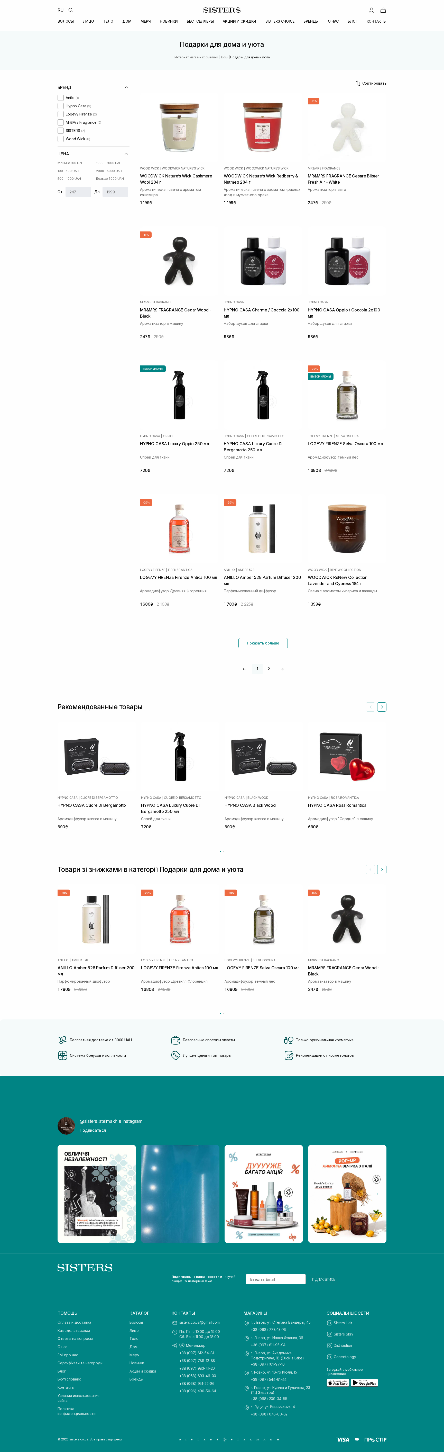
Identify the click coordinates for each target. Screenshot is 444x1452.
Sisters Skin (343, 1334)
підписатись (324, 1279)
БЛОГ (352, 21)
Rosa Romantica (345, 798)
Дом (133, 1347)
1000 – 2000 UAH (109, 163)
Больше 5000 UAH (110, 179)
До (97, 192)
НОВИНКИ (169, 21)
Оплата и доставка (74, 1322)
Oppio (168, 436)
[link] (383, 10)
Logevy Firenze (320, 436)
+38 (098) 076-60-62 (269, 1414)
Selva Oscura (347, 436)
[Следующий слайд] (381, 707)
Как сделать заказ (74, 1330)
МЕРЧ (146, 21)
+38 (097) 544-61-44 (268, 1379)
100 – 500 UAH (68, 171)
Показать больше (263, 643)
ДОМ (127, 21)
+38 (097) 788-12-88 (197, 1360)
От (60, 192)
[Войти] (371, 10)
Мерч (134, 1355)
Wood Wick (149, 168)
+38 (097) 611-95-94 (268, 1345)
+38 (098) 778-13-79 (268, 1329)
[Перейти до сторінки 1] (220, 851)
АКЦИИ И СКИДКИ (239, 21)
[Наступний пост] (378, 1194)
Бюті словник (69, 1379)
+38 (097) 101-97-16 (268, 1364)
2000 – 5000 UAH (109, 171)
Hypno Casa (234, 302)
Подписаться (93, 1130)
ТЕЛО (108, 21)
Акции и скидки (143, 1371)
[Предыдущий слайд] (370, 707)
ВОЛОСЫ (66, 21)
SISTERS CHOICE (279, 21)
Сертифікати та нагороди (80, 1363)
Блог (62, 1371)
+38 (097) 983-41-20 (197, 1368)
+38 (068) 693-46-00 (197, 1376)
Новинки (137, 1363)
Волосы (136, 1322)
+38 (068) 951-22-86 (197, 1383)
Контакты (66, 1387)
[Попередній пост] (66, 1194)
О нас (62, 1347)
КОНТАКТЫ (376, 21)
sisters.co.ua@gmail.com (199, 1322)
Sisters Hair (343, 1323)
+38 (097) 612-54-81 (196, 1353)
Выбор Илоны (153, 368)
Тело (134, 1338)
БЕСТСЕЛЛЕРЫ (200, 21)
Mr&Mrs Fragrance (324, 168)
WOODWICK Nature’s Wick (183, 168)
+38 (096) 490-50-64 (197, 1391)
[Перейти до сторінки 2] (223, 851)
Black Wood (258, 798)
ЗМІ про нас (68, 1355)
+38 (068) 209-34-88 (269, 1398)
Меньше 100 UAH (71, 163)
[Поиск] (70, 10)
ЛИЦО (88, 21)
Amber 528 (246, 570)
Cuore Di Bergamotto (265, 436)
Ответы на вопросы (75, 1338)
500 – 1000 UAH (69, 179)
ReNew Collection (345, 570)
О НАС (333, 21)
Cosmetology (345, 1357)
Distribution (343, 1345)
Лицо (134, 1330)
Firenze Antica (180, 570)
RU (61, 10)
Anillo (229, 570)
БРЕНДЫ (311, 21)
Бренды (136, 1379)
